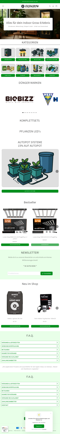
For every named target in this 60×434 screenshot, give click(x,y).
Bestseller (30, 202)
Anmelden (47, 273)
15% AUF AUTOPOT (30, 145)
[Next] (54, 99)
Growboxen (8, 59)
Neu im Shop (30, 284)
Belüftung (37, 59)
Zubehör (52, 75)
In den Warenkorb (15, 244)
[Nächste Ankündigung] (57, 1)
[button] (3, 6)
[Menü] (7, 427)
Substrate (8, 75)
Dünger (22, 75)
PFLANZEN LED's (30, 131)
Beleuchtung (23, 59)
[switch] (4, 431)
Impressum (53, 430)
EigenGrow (10, 430)
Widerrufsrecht (17, 430)
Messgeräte (37, 75)
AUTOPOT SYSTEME (30, 142)
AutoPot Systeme (52, 59)
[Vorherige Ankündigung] (2, 1)
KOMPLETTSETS (30, 120)
